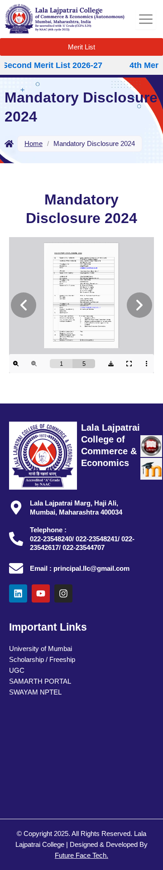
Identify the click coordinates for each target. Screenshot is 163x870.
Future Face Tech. (81, 855)
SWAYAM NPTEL (35, 692)
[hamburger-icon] (145, 19)
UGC (16, 670)
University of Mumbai (40, 648)
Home (33, 143)
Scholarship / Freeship (42, 659)
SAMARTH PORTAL (40, 681)
